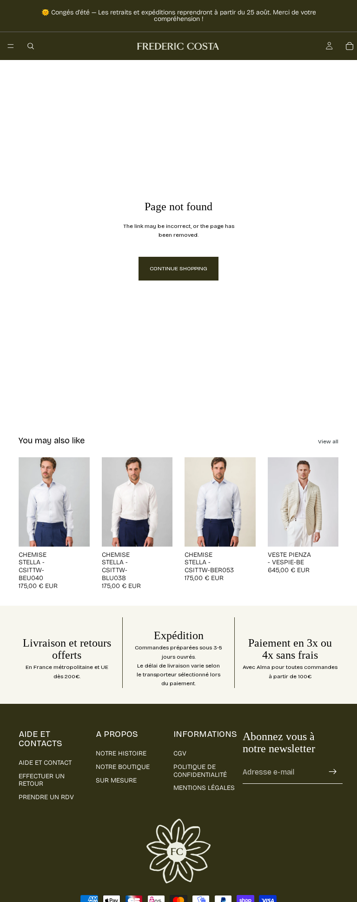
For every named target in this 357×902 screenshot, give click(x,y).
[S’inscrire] (333, 772)
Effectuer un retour (42, 780)
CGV (179, 753)
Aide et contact (45, 763)
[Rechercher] (30, 46)
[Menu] (10, 46)
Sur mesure (116, 780)
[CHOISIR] (75, 532)
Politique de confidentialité (200, 771)
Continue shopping (178, 268)
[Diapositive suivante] (79, 502)
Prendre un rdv (46, 797)
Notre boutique (123, 767)
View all (328, 441)
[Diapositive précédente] (29, 502)
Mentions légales (204, 788)
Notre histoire (121, 753)
